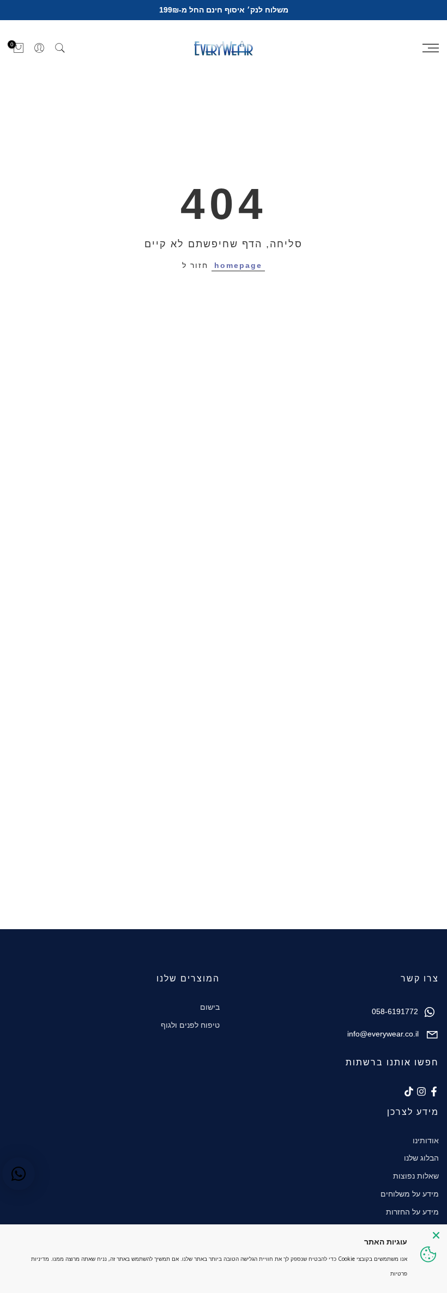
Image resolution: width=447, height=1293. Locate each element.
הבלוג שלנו (421, 1158)
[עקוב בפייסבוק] (434, 1091)
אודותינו (426, 1140)
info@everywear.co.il (383, 1033)
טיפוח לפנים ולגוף (190, 1025)
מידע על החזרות (412, 1211)
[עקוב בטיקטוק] (409, 1091)
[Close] (436, 1235)
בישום (210, 1007)
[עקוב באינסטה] (421, 1091)
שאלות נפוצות (416, 1176)
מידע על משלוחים (409, 1194)
